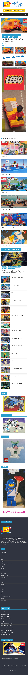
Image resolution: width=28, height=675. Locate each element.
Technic (2, 589)
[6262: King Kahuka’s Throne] (5, 375)
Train (2, 591)
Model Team (4, 580)
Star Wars (5, 268)
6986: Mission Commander (17, 338)
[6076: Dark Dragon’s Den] (5, 314)
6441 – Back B (6, 210)
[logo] (6, 525)
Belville (2, 561)
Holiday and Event (5, 575)
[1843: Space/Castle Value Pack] (5, 307)
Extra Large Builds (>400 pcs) (7, 632)
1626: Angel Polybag (15, 361)
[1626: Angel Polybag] (5, 360)
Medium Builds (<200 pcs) (7, 628)
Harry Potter (4, 573)
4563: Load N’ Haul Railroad (10, 228)
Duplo (2, 568)
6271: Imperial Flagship (16, 330)
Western (3, 598)
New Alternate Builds (6, 618)
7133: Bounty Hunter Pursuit (13, 271)
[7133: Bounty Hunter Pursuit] (14, 252)
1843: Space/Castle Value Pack (18, 308)
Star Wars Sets (11, 268)
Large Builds (10, 266)
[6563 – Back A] (14, 177)
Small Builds (5, 36)
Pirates (2, 582)
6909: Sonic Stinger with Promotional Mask (16, 384)
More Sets (3, 600)
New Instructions (5, 614)
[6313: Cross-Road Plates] (5, 367)
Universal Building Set (6, 596)
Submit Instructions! (5, 612)
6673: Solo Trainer (15, 285)
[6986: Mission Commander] (5, 337)
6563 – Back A (6, 192)
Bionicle (3, 559)
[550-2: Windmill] (5, 352)
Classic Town (5, 34)
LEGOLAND (3, 577)
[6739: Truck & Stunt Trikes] (5, 277)
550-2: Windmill (14, 353)
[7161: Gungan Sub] (5, 292)
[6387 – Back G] (14, 159)
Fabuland (3, 570)
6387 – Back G (6, 174)
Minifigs (2, 621)
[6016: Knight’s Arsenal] (5, 299)
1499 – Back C (6, 246)
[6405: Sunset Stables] (5, 322)
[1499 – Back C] (14, 231)
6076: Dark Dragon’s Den (17, 315)
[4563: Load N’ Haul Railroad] (14, 213)
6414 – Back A (6, 156)
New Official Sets (5, 616)
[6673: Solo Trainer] (5, 284)
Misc (2, 603)
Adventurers (3, 552)
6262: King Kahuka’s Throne (17, 376)
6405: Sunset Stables (16, 323)
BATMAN (3, 557)
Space (2, 584)
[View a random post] (25, 14)
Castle (2, 566)
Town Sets (15, 36)
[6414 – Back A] (14, 142)
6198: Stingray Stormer (16, 345)
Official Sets (12, 34)
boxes (19, 538)
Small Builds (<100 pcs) (6, 625)
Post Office (18, 34)
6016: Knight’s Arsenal (16, 300)
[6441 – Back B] (14, 195)
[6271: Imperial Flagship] (5, 330)
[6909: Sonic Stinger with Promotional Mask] (5, 383)
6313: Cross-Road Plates (16, 368)
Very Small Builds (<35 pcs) (7, 623)
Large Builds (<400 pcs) (6, 630)
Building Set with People (6, 564)
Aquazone (3, 554)
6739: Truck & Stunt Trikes (17, 277)
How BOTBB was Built (6, 634)
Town (10, 36)
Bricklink (4, 43)
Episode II (5, 266)
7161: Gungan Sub (15, 293)
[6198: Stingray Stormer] (5, 345)
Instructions (5, 45)
